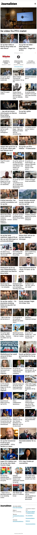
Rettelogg (28, 521)
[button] (1, 53)
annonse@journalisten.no (18, 521)
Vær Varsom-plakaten (30, 511)
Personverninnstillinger (30, 523)
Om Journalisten (29, 515)
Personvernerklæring (30, 518)
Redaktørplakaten (30, 513)
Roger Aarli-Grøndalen (17, 507)
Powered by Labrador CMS (18, 533)
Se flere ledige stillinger (18, 66)
